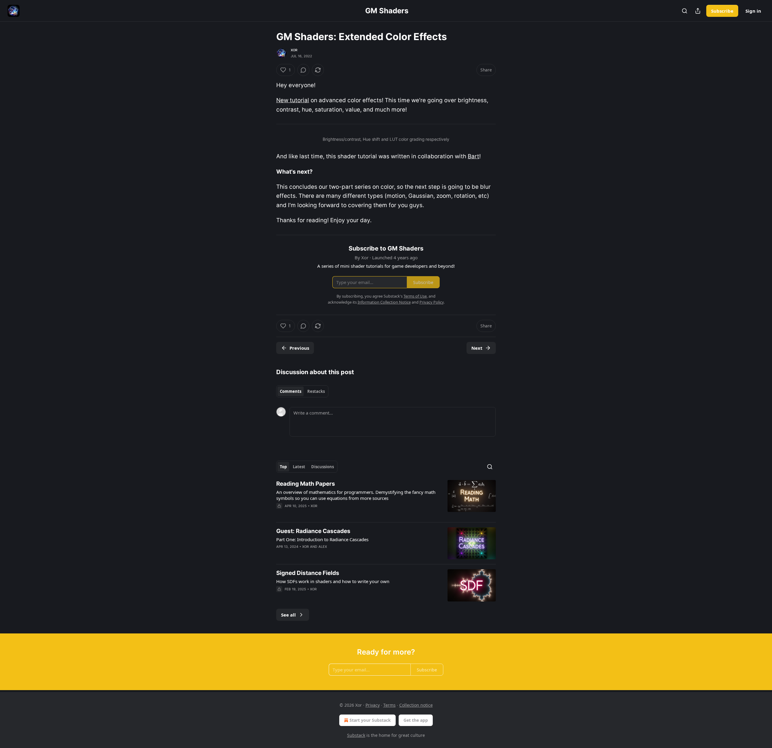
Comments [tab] (290, 391)
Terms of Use (415, 296)
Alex (322, 546)
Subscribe (722, 11)
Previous (299, 348)
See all (288, 615)
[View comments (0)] (303, 70)
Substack (356, 735)
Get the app (415, 720)
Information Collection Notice (384, 302)
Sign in (753, 11)
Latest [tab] (299, 466)
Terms (389, 705)
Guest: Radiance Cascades (313, 531)
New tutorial (292, 100)
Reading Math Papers (305, 483)
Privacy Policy (431, 302)
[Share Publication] (698, 11)
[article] (386, 499)
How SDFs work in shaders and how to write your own (332, 581)
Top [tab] (283, 466)
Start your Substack (370, 720)
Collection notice (416, 705)
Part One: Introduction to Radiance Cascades (322, 539)
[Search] (685, 11)
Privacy (372, 705)
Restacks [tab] (316, 391)
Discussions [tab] (322, 466)
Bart (473, 156)
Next (476, 348)
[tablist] (302, 391)
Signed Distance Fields (307, 573)
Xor (294, 50)
